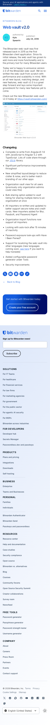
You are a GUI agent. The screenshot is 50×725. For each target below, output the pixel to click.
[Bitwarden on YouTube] (27, 698)
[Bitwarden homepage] (12, 10)
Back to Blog (13, 281)
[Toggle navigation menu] (45, 11)
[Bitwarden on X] (5, 698)
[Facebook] (10, 274)
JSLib (12, 160)
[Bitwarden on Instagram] (44, 698)
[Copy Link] (27, 274)
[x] (5, 274)
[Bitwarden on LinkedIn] (33, 698)
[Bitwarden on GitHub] (21, 698)
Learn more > (20, 4)
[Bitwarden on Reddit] (10, 698)
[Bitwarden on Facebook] (38, 698)
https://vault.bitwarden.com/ (32, 98)
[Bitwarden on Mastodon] (5, 703)
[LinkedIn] (16, 274)
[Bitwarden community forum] (16, 698)
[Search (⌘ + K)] (40, 11)
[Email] (21, 274)
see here (24, 248)
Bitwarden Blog (12, 21)
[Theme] (45, 710)
